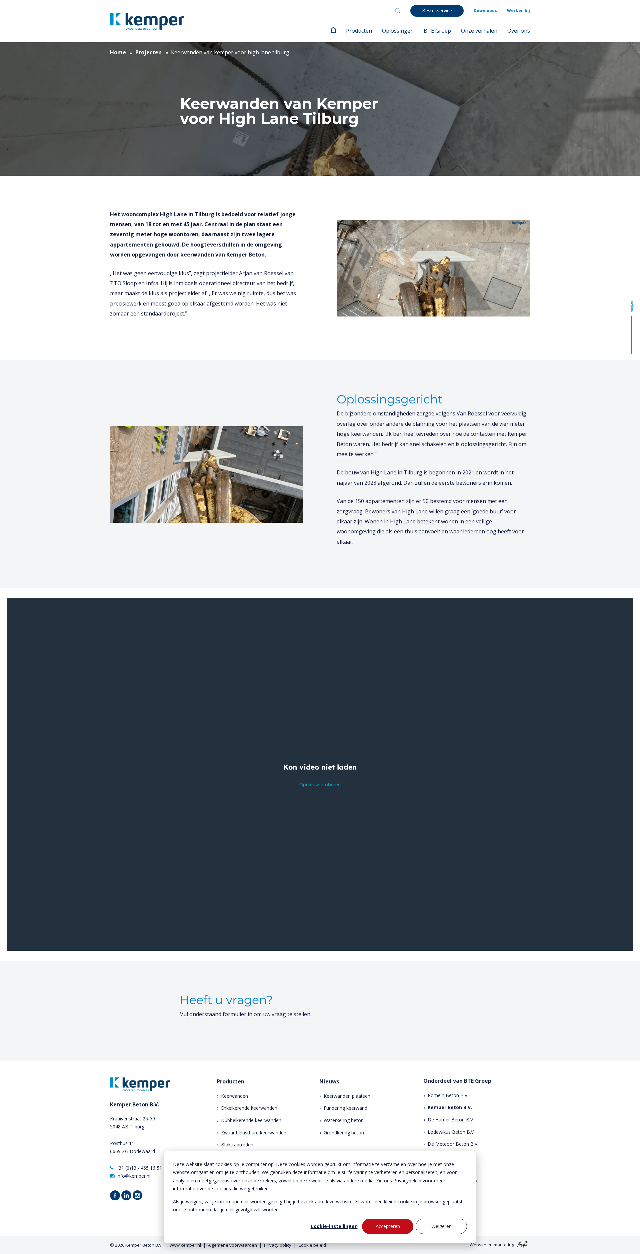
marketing (504, 1245)
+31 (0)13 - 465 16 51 (139, 1168)
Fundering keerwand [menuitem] (345, 1108)
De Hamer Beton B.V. (451, 1119)
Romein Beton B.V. (448, 1095)
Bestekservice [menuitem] (437, 10)
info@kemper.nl (133, 1176)
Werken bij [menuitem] (518, 10)
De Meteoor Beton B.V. (453, 1144)
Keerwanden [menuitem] (234, 1096)
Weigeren (441, 1226)
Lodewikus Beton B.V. (451, 1132)
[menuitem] (333, 31)
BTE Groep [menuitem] (437, 30)
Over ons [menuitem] (518, 30)
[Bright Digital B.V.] (522, 1245)
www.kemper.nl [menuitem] (185, 1245)
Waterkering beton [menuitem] (344, 1120)
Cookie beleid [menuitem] (312, 1245)
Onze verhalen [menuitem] (479, 30)
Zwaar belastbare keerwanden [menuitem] (253, 1132)
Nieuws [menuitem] (329, 1081)
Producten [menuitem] (359, 30)
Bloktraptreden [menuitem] (237, 1144)
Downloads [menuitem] (485, 10)
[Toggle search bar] (397, 10)
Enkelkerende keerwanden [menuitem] (249, 1108)
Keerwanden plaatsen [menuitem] (347, 1096)
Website (478, 1245)
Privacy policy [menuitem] (277, 1245)
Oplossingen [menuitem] (398, 30)
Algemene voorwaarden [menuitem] (232, 1245)
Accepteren (388, 1226)
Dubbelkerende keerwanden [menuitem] (251, 1120)
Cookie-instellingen (334, 1226)
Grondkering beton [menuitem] (344, 1132)
